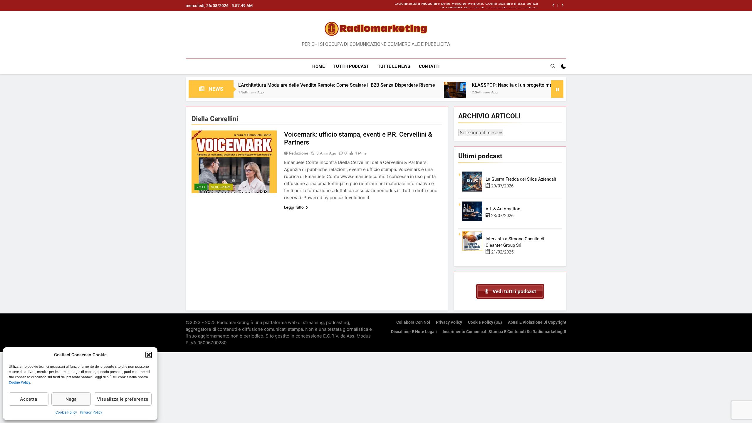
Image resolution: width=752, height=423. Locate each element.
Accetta (28, 399)
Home (318, 66)
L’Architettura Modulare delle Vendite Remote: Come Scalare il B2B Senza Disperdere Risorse (314, 85)
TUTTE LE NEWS (394, 66)
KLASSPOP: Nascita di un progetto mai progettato (489, 5)
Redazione (298, 153)
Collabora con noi (413, 322)
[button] (149, 355)
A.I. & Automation (503, 209)
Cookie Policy (19, 382)
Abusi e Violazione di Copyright (537, 322)
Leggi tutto (294, 207)
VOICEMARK (221, 187)
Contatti (429, 66)
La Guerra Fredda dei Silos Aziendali (521, 179)
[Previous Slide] (554, 5)
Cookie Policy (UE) (485, 322)
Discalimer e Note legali (414, 331)
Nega (71, 399)
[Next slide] (562, 5)
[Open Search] (552, 66)
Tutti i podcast (351, 66)
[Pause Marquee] (557, 89)
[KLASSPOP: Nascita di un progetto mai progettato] (432, 93)
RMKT (201, 187)
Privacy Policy (91, 412)
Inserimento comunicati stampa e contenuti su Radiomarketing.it (504, 331)
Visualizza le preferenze (122, 399)
